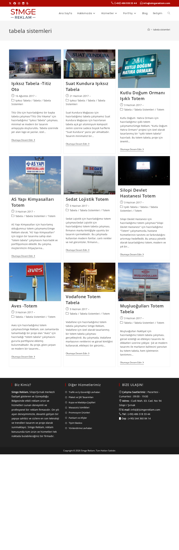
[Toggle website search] (169, 13)
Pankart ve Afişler (78, 536)
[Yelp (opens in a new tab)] (27, 3)
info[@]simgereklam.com (145, 528)
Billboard (20, 430)
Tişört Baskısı (75, 541)
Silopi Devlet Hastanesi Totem (138, 193)
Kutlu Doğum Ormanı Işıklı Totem (142, 95)
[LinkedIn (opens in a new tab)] (23, 3)
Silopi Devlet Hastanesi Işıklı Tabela (89, 416)
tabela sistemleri (161, 29)
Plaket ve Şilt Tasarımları (81, 515)
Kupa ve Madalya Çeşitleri (82, 521)
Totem (160, 109)
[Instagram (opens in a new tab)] (19, 3)
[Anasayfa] (149, 29)
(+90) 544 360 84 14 (139, 537)
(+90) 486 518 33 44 (125, 3)
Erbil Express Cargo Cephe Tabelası (31, 416)
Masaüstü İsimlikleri (79, 526)
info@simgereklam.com (156, 3)
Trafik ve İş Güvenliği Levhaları (84, 510)
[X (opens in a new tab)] (10, 3)
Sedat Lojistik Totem (87, 199)
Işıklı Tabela (131, 207)
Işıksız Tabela (23, 100)
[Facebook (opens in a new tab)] (14, 3)
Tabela (37, 100)
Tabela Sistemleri (144, 109)
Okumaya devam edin (23, 140)
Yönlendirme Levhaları (80, 546)
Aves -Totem (24, 306)
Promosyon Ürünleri (79, 531)
